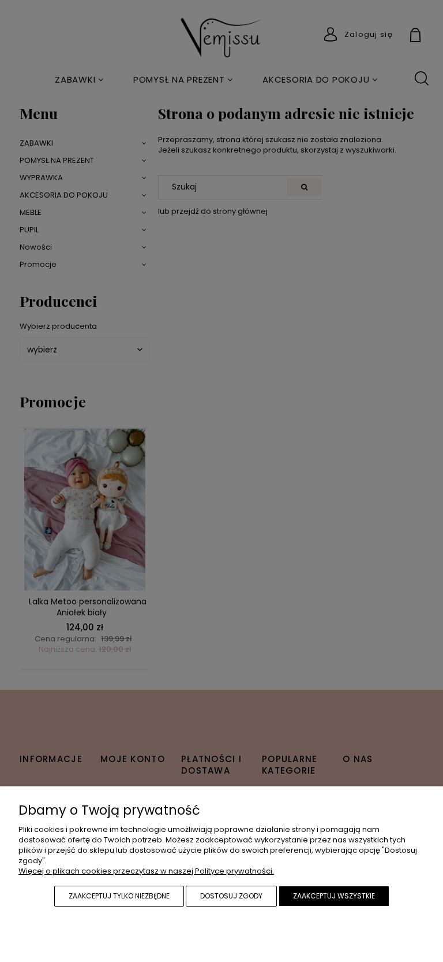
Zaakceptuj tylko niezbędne (119, 896)
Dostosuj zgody (231, 896)
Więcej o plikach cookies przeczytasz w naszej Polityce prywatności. (146, 871)
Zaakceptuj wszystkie (334, 896)
